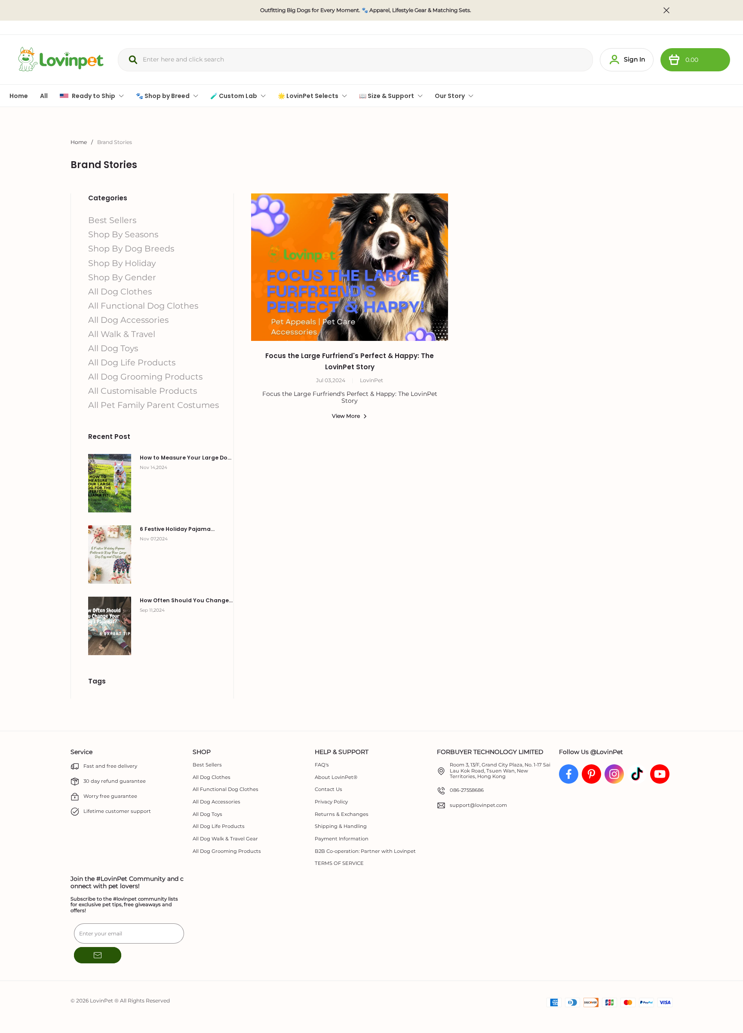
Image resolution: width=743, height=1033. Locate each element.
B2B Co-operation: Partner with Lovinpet (365, 851)
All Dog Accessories (216, 802)
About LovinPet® (336, 777)
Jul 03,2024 (330, 380)
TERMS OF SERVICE (339, 863)
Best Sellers (207, 765)
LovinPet (371, 380)
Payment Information (341, 839)
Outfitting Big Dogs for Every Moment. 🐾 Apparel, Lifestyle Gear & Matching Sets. (365, 10)
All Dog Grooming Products (227, 851)
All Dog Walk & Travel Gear (225, 839)
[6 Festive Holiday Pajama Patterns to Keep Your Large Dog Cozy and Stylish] (109, 554)
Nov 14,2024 (153, 467)
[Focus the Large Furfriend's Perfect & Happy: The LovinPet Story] (349, 267)
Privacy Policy (331, 802)
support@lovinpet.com (478, 805)
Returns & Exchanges (341, 814)
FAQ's (322, 765)
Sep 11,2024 (152, 610)
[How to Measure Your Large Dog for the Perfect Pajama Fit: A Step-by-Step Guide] (109, 483)
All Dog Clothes (211, 777)
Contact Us (328, 789)
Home (79, 142)
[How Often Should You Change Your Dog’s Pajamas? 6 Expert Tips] (109, 626)
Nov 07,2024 (154, 539)
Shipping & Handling (341, 826)
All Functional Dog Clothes (225, 789)
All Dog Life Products (219, 826)
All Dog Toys (207, 814)
